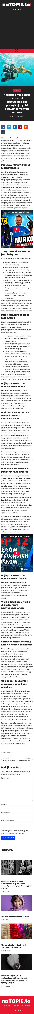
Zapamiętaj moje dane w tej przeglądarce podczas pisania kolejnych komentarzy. (14, 832)
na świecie (14, 583)
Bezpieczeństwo (7, 322)
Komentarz (5, 778)
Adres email (5, 812)
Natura (17, 90)
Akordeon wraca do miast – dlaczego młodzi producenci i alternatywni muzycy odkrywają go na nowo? (16, 884)
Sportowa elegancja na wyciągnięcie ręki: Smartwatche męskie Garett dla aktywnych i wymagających (14, 979)
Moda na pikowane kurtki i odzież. (15, 916)
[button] (16, 50)
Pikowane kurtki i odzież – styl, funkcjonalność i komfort (13, 946)
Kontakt (7, 1006)
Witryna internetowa (8, 820)
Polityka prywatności (22, 1006)
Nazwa (4, 804)
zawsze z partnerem (16, 336)
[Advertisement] (17, 28)
